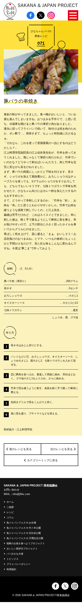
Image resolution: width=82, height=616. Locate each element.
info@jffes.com (21, 494)
